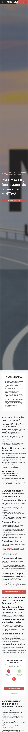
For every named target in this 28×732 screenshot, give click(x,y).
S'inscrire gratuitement (14, 200)
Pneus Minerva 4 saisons (10, 507)
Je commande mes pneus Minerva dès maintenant (14, 592)
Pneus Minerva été (8, 529)
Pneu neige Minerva (8, 565)
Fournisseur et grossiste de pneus (11, 173)
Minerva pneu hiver (8, 548)
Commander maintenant (14, 688)
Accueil (4, 173)
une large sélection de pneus (12, 401)
